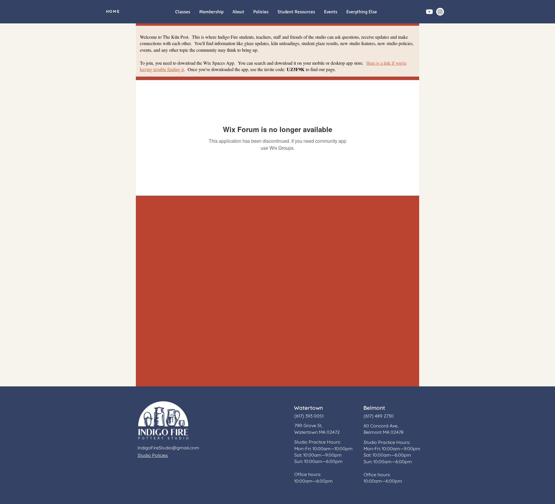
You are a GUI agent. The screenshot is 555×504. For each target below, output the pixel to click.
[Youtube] (429, 12)
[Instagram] (440, 12)
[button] (361, 12)
